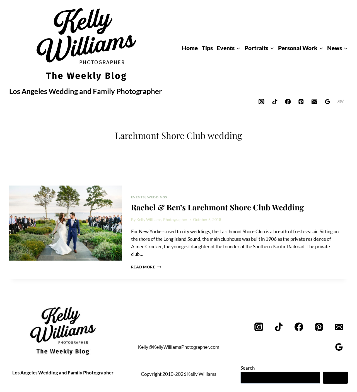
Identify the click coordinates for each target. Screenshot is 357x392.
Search (247, 368)
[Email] (314, 101)
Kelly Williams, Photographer (161, 219)
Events (138, 197)
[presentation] (65, 223)
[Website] (340, 101)
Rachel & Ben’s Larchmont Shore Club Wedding (217, 207)
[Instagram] (261, 101)
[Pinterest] (301, 101)
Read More (146, 267)
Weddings (157, 197)
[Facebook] (288, 101)
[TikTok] (274, 101)
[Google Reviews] (327, 101)
